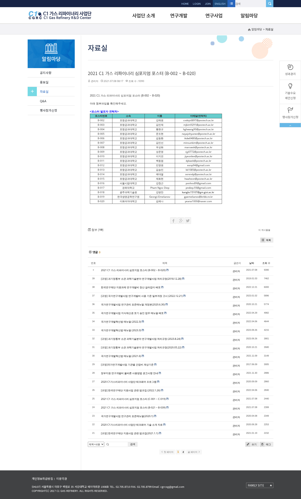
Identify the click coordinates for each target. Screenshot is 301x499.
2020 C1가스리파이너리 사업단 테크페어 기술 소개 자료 (132, 424)
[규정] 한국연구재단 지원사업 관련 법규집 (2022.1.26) (130, 390)
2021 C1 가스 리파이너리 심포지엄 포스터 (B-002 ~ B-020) (142, 73)
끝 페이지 (193, 452)
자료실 (44, 91)
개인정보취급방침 (42, 479)
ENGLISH (220, 4)
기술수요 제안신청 (290, 95)
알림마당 (249, 15)
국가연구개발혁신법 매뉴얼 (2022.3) (121, 321)
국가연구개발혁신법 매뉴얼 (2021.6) (121, 356)
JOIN (208, 4)
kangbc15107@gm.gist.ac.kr (198, 192)
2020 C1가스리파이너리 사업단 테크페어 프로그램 (128, 382)
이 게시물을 (264, 229)
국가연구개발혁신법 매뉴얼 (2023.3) (121, 330)
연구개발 (178, 15)
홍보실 (44, 82)
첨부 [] (97, 230)
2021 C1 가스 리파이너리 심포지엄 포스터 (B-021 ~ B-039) (133, 407)
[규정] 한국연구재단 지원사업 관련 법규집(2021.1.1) (129, 433)
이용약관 (61, 479)
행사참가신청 (48, 110)
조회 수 (266, 263)
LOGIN (197, 4)
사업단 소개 (143, 15)
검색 (132, 444)
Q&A (43, 101)
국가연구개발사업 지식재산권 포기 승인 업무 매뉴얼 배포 (132, 313)
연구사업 (214, 15)
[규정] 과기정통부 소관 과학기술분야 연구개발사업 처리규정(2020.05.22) (141, 347)
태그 (268, 444)
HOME (185, 4)
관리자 (94, 81)
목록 (268, 240)
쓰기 (254, 444)
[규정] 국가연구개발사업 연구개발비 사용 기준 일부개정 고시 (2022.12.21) (142, 296)
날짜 (251, 263)
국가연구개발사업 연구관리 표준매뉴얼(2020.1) (127, 416)
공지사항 (45, 73)
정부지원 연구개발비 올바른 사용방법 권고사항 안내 (129, 373)
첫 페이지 (168, 452)
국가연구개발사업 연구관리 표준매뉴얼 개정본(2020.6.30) (133, 304)
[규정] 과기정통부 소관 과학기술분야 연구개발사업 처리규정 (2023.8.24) (141, 339)
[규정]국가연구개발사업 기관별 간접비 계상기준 (127, 364)
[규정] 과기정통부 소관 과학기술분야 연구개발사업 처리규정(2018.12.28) (141, 278)
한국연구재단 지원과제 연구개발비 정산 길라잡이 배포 (131, 287)
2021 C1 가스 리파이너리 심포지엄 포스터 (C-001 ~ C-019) (133, 399)
